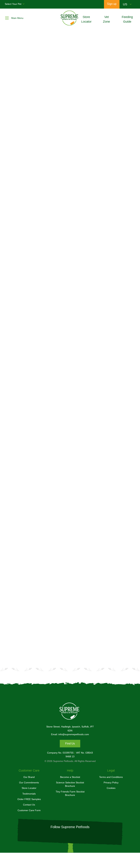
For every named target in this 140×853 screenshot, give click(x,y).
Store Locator (29, 788)
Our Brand (29, 777)
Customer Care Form (29, 810)
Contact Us (29, 804)
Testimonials (29, 793)
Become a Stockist (70, 777)
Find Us (70, 743)
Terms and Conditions (111, 777)
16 (88, 544)
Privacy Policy (111, 782)
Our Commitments (29, 782)
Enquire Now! (92, 635)
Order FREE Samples (29, 799)
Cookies (111, 788)
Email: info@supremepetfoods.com (70, 734)
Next (106, 544)
